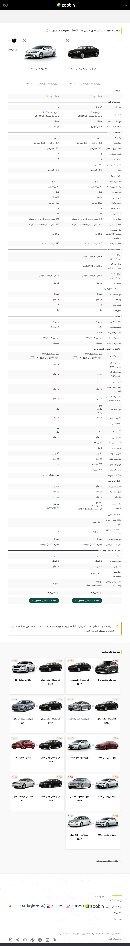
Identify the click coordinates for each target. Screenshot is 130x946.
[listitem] (93, 676)
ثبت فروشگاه (116, 900)
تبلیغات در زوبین (114, 906)
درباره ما (118, 919)
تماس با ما (117, 913)
